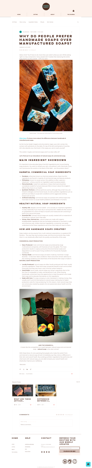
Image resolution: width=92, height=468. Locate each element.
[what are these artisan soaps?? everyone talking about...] (22, 390)
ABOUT (13, 449)
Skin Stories (50, 22)
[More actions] (72, 32)
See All (78, 382)
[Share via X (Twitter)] (23, 369)
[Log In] (67, 10)
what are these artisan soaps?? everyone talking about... (22, 400)
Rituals (42, 22)
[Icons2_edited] (42, 452)
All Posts (14, 22)
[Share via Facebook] (20, 369)
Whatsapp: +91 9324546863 (46, 444)
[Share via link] (30, 369)
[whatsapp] (49, 452)
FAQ (26, 449)
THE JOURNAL (14, 452)
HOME (13, 444)
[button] (73, 11)
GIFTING (13, 446)
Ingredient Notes (33, 22)
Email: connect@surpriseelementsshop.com (48, 446)
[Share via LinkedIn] (27, 369)
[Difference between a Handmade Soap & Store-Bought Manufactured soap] (46, 390)
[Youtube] (46, 452)
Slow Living (23, 22)
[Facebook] (44, 452)
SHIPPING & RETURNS (29, 444)
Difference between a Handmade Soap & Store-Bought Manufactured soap (45, 400)
